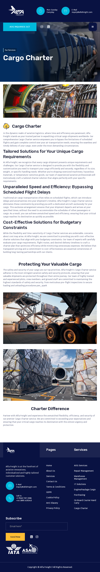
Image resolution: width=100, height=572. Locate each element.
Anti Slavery (52, 503)
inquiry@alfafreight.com (82, 12)
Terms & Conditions (55, 486)
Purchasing (79, 495)
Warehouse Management (80, 477)
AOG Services (80, 465)
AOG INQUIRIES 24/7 (20, 26)
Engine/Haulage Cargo (85, 489)
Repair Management (84, 470)
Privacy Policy (53, 508)
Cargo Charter (81, 508)
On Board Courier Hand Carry (85, 501)
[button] (93, 27)
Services (50, 476)
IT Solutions (80, 484)
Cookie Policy (52, 497)
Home (49, 465)
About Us (50, 470)
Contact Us (51, 481)
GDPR (49, 492)
